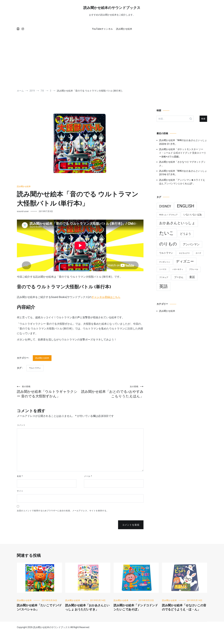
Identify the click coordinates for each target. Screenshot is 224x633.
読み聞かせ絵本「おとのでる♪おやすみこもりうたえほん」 (112, 391)
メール (88, 476)
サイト (20, 491)
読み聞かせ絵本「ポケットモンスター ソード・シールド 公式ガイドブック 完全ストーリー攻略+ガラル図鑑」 (182, 153)
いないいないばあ (192, 214)
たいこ (166, 233)
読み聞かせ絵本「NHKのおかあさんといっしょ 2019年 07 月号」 (183, 173)
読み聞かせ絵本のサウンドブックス (112, 8)
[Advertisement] (112, 61)
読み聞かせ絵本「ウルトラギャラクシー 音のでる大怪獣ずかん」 (47, 391)
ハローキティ (177, 269)
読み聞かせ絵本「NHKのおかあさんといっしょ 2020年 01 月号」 (183, 142)
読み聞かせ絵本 (124, 29)
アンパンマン (191, 244)
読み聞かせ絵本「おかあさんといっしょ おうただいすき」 (87, 607)
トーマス (162, 269)
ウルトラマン (35, 368)
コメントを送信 (130, 524)
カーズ (198, 253)
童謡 (192, 277)
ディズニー (185, 261)
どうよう (185, 233)
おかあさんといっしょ (177, 223)
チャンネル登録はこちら (106, 297)
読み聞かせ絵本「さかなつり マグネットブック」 (182, 164)
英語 (163, 286)
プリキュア (163, 277)
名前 (20, 476)
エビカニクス (184, 253)
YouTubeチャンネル (102, 29)
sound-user (23, 211)
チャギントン (164, 262)
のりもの (168, 243)
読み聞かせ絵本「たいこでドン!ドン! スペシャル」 (39, 607)
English (185, 206)
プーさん (178, 277)
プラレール (193, 269)
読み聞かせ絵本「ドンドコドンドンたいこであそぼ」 (136, 607)
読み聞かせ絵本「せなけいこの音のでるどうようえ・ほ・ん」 (184, 607)
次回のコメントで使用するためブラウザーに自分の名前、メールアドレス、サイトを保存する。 (63, 511)
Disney (165, 206)
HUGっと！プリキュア (168, 215)
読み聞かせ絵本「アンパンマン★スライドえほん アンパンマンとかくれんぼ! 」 (182, 182)
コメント (21, 425)
